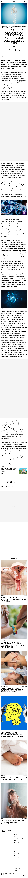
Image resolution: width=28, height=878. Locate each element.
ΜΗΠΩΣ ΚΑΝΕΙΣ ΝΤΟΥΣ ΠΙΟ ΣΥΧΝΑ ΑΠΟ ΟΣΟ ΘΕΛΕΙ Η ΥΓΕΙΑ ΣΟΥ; (12, 822)
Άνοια (2, 731)
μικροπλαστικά (22, 80)
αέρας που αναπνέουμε (10, 82)
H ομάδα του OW (18, 838)
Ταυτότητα (16, 836)
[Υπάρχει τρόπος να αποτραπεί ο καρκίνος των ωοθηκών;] (14, 577)
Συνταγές (16, 860)
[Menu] (14, 1)
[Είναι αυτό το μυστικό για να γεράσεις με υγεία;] (23, 471)
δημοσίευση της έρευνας (19, 273)
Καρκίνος (3, 595)
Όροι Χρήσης (17, 842)
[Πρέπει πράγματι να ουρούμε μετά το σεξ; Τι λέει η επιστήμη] (14, 668)
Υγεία (14, 46)
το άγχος (13, 80)
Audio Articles (17, 868)
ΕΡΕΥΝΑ (6, 486)
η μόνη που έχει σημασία (13, 177)
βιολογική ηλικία (15, 169)
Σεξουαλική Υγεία (4, 686)
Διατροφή (16, 857)
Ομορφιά (16, 862)
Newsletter (17, 845)
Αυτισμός (3, 640)
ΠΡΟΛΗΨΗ (10, 486)
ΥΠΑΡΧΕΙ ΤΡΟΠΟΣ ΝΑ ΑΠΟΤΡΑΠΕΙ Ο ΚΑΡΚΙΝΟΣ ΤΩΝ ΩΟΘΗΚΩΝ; (13, 599)
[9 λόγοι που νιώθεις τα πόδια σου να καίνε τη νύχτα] (14, 757)
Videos (15, 870)
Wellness (3, 473)
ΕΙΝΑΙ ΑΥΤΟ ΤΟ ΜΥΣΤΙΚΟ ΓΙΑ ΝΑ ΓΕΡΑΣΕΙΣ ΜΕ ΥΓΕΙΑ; (9, 470)
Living (15, 864)
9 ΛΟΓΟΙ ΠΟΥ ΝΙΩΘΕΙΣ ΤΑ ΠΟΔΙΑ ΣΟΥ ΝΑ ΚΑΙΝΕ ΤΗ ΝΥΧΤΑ (14, 778)
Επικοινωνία (17, 847)
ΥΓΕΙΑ (2, 486)
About (15, 834)
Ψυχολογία (16, 853)
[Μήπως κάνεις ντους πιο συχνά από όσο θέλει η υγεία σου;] (14, 800)
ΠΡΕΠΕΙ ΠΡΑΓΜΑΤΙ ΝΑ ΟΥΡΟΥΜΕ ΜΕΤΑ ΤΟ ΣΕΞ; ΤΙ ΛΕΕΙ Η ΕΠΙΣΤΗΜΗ (12, 690)
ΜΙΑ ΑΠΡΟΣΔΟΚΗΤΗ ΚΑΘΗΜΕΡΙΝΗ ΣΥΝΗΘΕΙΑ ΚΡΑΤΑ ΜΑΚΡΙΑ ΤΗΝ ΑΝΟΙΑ (12, 734)
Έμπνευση (16, 866)
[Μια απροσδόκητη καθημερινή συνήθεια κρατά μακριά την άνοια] (14, 713)
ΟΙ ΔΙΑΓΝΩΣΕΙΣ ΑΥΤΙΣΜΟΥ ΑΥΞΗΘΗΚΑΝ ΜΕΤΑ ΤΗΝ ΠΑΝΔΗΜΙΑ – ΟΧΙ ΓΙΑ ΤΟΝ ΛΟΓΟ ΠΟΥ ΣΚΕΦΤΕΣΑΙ (14, 645)
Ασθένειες (3, 775)
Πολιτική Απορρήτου (19, 840)
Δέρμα (2, 818)
